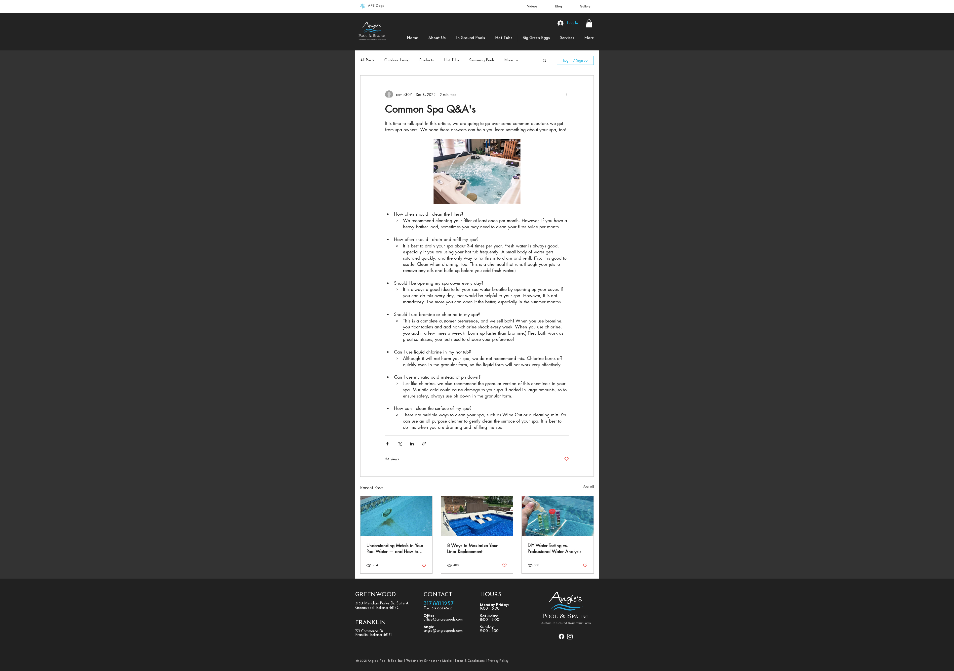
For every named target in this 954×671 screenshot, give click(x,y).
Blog (558, 6)
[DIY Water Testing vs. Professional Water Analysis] (558, 516)
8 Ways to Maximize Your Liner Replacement (472, 548)
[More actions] (566, 94)
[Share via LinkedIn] (411, 443)
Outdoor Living (396, 60)
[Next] (920, 7)
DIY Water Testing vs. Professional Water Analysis (554, 548)
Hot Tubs (451, 60)
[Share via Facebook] (387, 443)
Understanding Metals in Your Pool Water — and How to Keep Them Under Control (394, 548)
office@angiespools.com (443, 620)
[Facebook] (561, 636)
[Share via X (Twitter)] (399, 443)
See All (588, 486)
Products (426, 60)
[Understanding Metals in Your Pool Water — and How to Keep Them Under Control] (396, 516)
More (508, 60)
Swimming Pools (481, 60)
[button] (589, 23)
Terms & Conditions (470, 661)
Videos (532, 6)
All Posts (367, 60)
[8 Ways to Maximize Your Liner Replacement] (477, 516)
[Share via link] (424, 443)
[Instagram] (570, 636)
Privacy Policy (498, 661)
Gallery (585, 6)
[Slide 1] (477, 3)
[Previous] (34, 7)
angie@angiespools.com (443, 631)
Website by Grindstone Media (429, 661)
